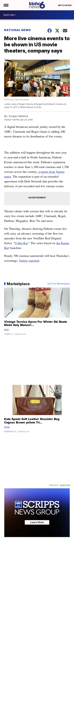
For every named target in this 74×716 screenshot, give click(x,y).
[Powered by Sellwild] (65, 485)
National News (17, 30)
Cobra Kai (21, 243)
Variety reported (29, 260)
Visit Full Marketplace (58, 284)
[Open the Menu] (6, 5)
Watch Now (64, 5)
